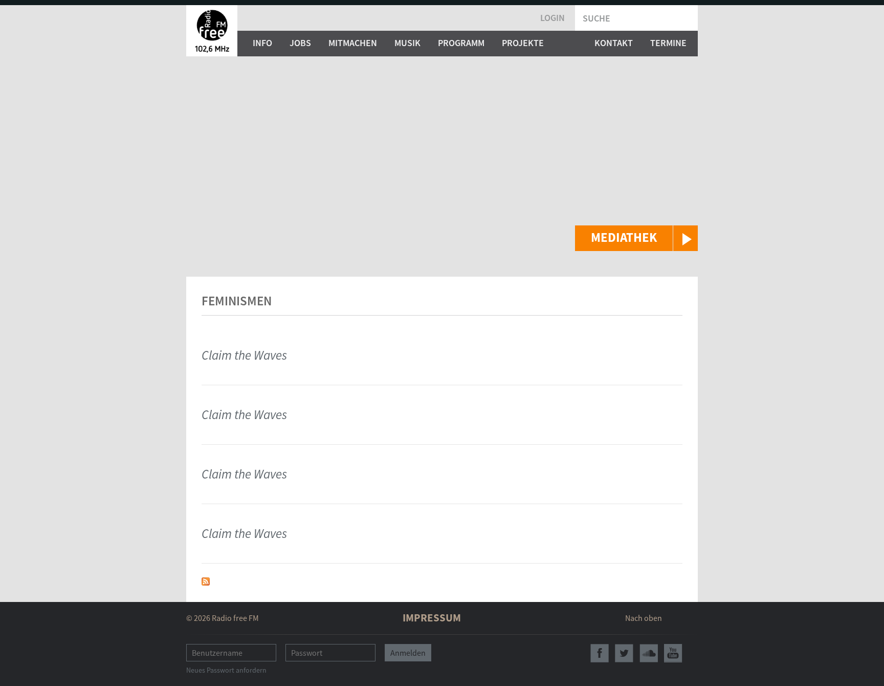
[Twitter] (624, 653)
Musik (407, 43)
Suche (596, 18)
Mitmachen (352, 43)
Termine (668, 43)
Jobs (300, 43)
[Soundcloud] (648, 653)
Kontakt (613, 43)
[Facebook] (599, 653)
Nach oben (643, 618)
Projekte (523, 43)
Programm (461, 43)
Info (262, 43)
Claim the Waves (244, 355)
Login (552, 18)
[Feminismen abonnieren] (206, 580)
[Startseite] (211, 30)
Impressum (432, 618)
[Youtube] (673, 653)
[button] (636, 238)
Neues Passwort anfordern (226, 670)
